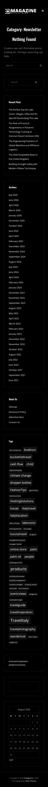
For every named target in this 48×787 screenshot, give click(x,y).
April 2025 (14, 236)
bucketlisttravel (20, 457)
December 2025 (17, 220)
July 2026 (13, 194)
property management (17, 580)
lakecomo (28, 523)
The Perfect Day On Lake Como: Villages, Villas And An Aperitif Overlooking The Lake (23, 114)
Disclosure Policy (17, 412)
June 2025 (14, 230)
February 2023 (16, 328)
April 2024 (14, 277)
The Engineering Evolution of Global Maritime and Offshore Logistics (24, 145)
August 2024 (15, 261)
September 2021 (17, 375)
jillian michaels (14, 523)
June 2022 (14, 364)
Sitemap (13, 406)
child (30, 464)
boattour (30, 450)
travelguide (17, 605)
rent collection (24, 588)
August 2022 (15, 354)
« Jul (11, 759)
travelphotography (22, 629)
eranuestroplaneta (18, 661)
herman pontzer (15, 496)
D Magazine (28, 778)
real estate (13, 588)
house (14, 508)
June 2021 (14, 380)
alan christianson (15, 450)
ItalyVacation (19, 515)
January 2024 (15, 287)
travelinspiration (21, 612)
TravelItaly (20, 620)
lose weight (27, 529)
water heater (32, 637)
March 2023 (15, 323)
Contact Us (14, 422)
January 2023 (15, 333)
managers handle (15, 544)
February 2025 (16, 241)
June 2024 (14, 272)
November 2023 (17, 297)
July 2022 (13, 359)
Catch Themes (30, 781)
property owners (31, 584)
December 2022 (17, 339)
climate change (20, 475)
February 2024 (16, 282)
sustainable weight (15, 600)
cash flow (16, 464)
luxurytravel (18, 534)
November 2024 (17, 251)
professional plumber (17, 576)
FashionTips (18, 490)
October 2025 (15, 225)
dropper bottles (20, 482)
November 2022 (17, 344)
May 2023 (13, 313)
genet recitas (33, 490)
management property (17, 540)
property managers (16, 584)
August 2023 (15, 308)
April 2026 (14, 205)
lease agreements (15, 529)
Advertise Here (16, 417)
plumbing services (15, 563)
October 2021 (15, 370)
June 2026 (14, 200)
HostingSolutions (21, 501)
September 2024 (17, 256)
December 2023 (17, 292)
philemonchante (17, 664)
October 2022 (15, 349)
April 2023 (14, 318)
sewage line (33, 594)
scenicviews (18, 594)
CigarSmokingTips (15, 470)
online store (18, 549)
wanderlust (17, 636)
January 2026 (15, 215)
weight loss (13, 642)
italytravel (29, 508)
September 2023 (17, 303)
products (19, 568)
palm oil (15, 556)
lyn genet (33, 534)
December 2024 (17, 246)
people (29, 556)
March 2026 (15, 210)
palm (33, 549)
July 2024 (13, 267)
